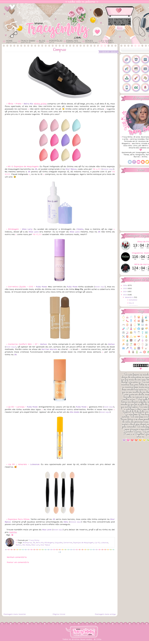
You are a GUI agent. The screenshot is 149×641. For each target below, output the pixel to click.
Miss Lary (27, 229)
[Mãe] (135, 338)
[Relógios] (142, 345)
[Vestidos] (137, 353)
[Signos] (131, 349)
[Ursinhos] (133, 353)
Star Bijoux (45, 545)
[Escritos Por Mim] (127, 330)
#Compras (27, 543)
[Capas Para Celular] (142, 322)
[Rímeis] (146, 345)
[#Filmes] (136, 68)
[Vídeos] (144, 353)
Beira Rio (28, 104)
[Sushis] (146, 349)
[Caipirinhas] (123, 322)
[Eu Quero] (135, 330)
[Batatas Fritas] (138, 318)
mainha (13, 532)
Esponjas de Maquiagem (83, 543)
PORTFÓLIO (55, 41)
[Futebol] (123, 334)
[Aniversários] (127, 318)
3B (34, 543)
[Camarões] (135, 322)
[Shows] (127, 349)
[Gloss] (127, 334)
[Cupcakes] (146, 326)
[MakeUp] (138, 338)
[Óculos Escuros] (138, 341)
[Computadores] (142, 326)
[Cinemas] (127, 326)
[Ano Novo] (131, 318)
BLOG (42, 41)
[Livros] (127, 338)
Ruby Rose (41, 287)
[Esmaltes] (131, 330)
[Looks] (131, 338)
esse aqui (100, 287)
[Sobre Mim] (135, 349)
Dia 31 (131, 303)
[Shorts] (123, 349)
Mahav (43, 344)
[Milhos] (146, 338)
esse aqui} (11, 347)
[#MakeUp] (136, 78)
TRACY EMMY (28, 41)
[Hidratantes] (142, 334)
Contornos (67, 543)
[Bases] (135, 318)
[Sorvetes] (142, 349)
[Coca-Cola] (131, 326)
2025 (125, 288)
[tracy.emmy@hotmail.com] (138, 163)
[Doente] (123, 330)
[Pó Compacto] (127, 345)
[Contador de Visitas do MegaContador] (140, 366)
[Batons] (142, 318)
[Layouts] (123, 338)
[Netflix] (131, 341)
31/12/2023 (133, 300)
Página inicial (59, 614)
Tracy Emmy (34, 540)
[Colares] (135, 326)
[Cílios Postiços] (123, 326)
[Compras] (138, 326)
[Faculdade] (142, 330)
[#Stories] (126, 87)
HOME (11, 41)
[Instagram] (130, 163)
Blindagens (49, 543)
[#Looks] (126, 78)
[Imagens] (146, 334)
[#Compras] (136, 59)
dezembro (129, 297)
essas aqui (107, 169)
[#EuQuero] (126, 68)
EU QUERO (107, 41)
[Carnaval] (146, 322)
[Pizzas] (123, 345)
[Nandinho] (123, 341)
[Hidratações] (138, 334)
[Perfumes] (142, 341)
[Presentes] (135, 345)
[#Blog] (126, 59)
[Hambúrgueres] (131, 334)
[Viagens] (140, 353)
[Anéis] (123, 318)
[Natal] (127, 341)
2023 (125, 295)
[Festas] (146, 330)
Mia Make (26, 545)
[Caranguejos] (138, 322)
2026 (125, 285)
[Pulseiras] (138, 345)
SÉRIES (91, 41)
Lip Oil (97, 543)
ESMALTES (73, 41)
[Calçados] (127, 322)
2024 (125, 292)
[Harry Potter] (135, 334)
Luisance (34, 464)
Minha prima (40, 104)
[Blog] (143, 163)
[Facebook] (134, 163)
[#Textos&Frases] (136, 87)
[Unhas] (129, 353)
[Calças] (131, 322)
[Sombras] (138, 349)
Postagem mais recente (15, 614)
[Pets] (146, 341)
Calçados (59, 543)
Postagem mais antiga (105, 614)
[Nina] (135, 341)
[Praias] (131, 345)
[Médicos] (142, 338)
